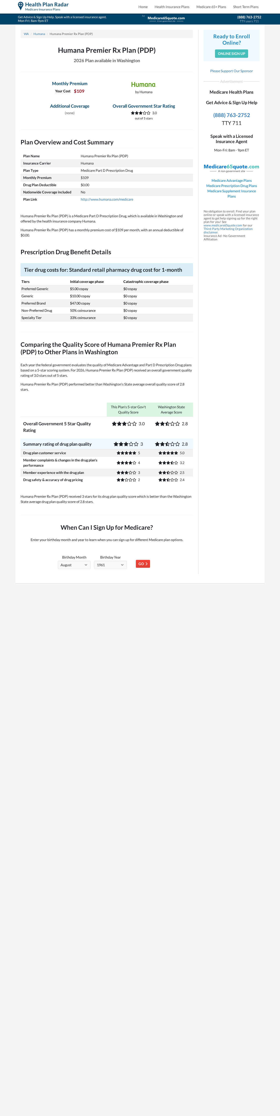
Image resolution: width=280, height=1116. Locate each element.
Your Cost (62, 91)
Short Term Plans (246, 7)
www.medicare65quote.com (223, 225)
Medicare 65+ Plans (211, 7)
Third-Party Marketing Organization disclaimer (228, 230)
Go (141, 564)
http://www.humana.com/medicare (107, 199)
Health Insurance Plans (172, 7)
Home (143, 7)
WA (26, 34)
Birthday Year (110, 557)
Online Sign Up (231, 53)
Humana (39, 34)
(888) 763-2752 (249, 17)
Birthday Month (74, 557)
